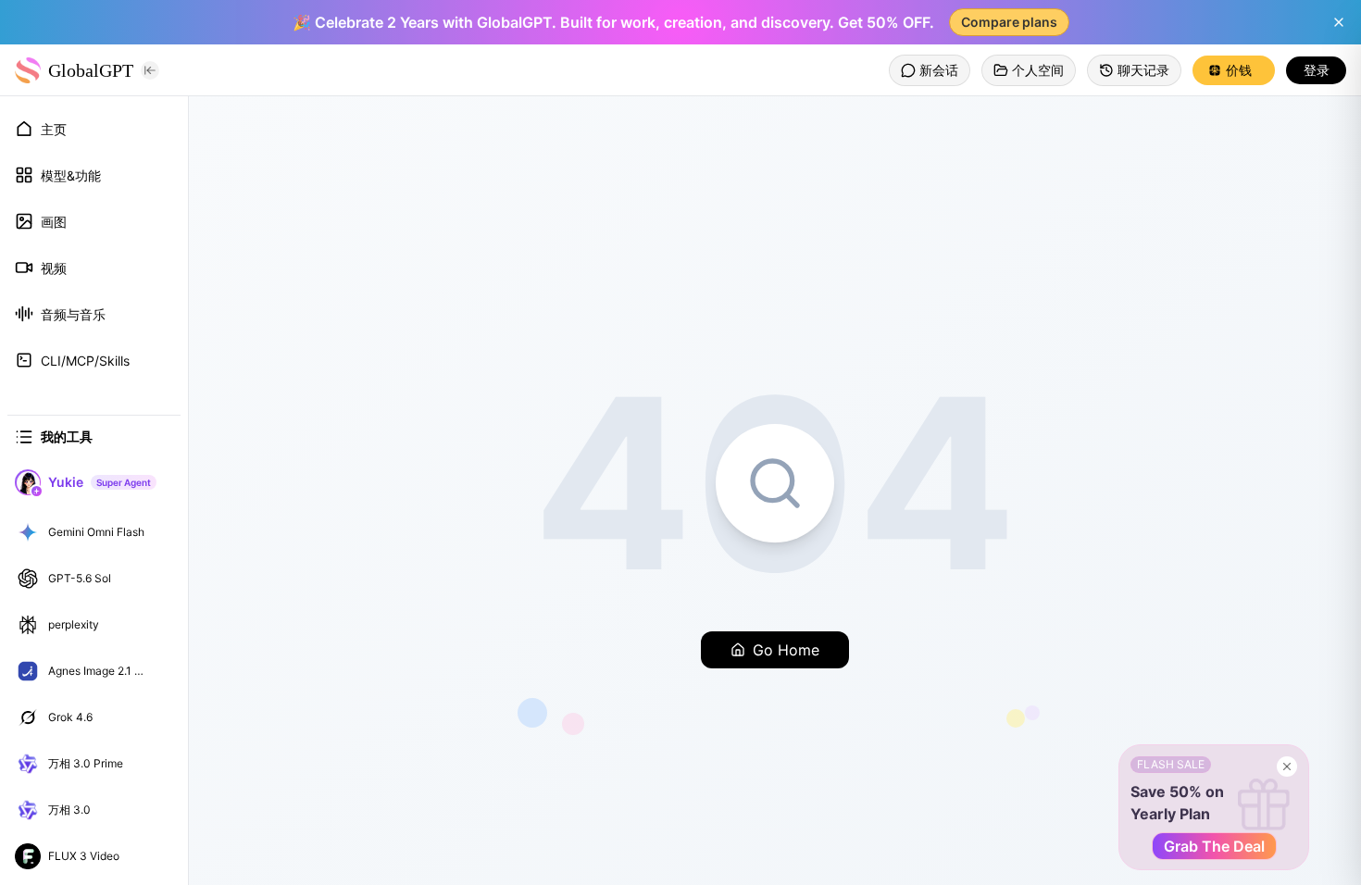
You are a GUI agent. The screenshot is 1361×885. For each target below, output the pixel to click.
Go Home (786, 650)
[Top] (161, 532)
